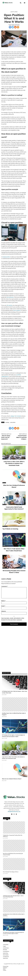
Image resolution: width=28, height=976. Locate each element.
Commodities (5, 944)
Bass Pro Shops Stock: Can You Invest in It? (5, 437)
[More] (18, 27)
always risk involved (16, 416)
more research (17, 310)
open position (12, 422)
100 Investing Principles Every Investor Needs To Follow (14, 571)
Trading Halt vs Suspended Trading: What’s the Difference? (12, 836)
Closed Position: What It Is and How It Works (21, 437)
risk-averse (9, 305)
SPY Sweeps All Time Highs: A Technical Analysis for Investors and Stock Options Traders (13, 735)
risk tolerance (10, 297)
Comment (4, 586)
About (4, 969)
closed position (6, 257)
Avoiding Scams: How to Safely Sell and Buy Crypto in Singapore (14, 713)
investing (7, 422)
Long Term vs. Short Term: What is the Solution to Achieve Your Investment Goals (14, 463)
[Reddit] (15, 27)
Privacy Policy (5, 966)
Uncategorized (6, 956)
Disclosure (5, 967)
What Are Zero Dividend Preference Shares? (14, 486)
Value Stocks (5, 958)
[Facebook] (10, 27)
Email (3, 606)
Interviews (5, 949)
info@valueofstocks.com (14, 811)
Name (3, 600)
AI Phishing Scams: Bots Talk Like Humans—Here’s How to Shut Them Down (14, 692)
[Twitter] (12, 27)
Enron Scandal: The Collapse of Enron (10, 871)
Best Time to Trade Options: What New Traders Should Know (14, 549)
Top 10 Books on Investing (10, 529)
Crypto (4, 946)
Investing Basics (6, 951)
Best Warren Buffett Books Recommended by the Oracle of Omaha (13, 854)
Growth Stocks (6, 948)
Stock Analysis (5, 954)
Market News (5, 953)
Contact (4, 970)
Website (3, 611)
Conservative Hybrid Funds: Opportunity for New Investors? (14, 508)
